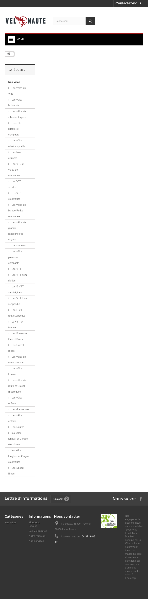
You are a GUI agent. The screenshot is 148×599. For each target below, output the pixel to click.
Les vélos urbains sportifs (16, 143)
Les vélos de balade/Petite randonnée (17, 210)
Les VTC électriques (14, 196)
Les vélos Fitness (15, 371)
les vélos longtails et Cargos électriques (18, 456)
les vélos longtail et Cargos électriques (18, 439)
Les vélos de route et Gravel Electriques (17, 386)
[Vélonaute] (26, 21)
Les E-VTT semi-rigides (16, 289)
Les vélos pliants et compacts (15, 129)
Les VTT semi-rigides (18, 277)
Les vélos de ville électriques (17, 114)
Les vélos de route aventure (17, 359)
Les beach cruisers (15, 155)
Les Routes (17, 427)
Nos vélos (14, 82)
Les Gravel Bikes (16, 348)
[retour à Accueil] (8, 54)
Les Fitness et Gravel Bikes (18, 336)
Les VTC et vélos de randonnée (16, 170)
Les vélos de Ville (17, 91)
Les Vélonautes (38, 531)
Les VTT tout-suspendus (17, 301)
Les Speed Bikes (16, 470)
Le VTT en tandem (15, 324)
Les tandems (18, 245)
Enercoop (130, 578)
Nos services (36, 541)
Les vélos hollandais (15, 102)
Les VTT (16, 268)
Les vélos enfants (15, 400)
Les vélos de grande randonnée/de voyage (17, 231)
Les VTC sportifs (14, 184)
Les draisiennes (20, 409)
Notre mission (37, 536)
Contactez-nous (128, 3)
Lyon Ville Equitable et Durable (131, 533)
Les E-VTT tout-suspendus (16, 313)
